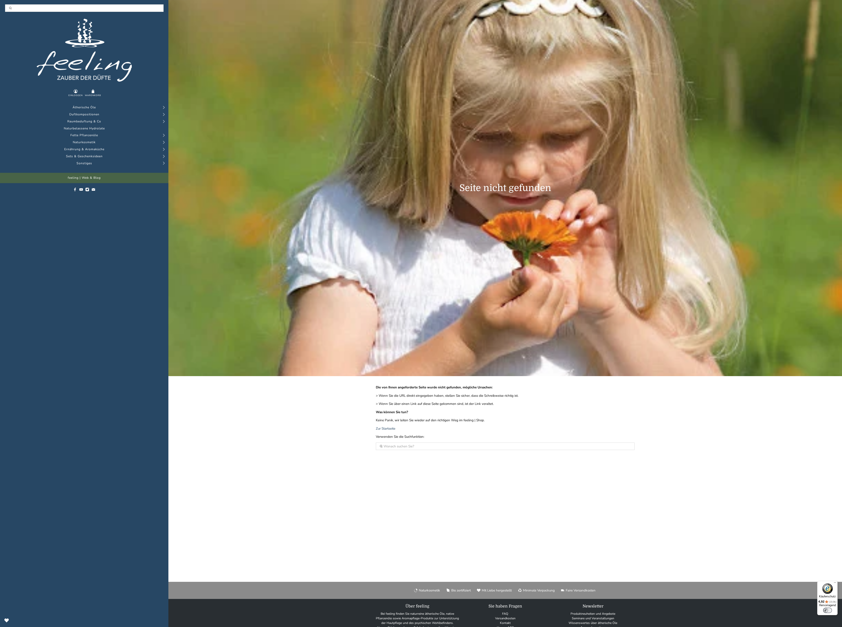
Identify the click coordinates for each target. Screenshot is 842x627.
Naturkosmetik (84, 142)
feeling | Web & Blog (84, 178)
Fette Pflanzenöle (84, 135)
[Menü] (835, 583)
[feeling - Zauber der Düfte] (84, 50)
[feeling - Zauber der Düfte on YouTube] (81, 190)
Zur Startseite (385, 428)
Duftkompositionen (84, 114)
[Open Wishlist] (6, 620)
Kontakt (505, 623)
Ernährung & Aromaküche (84, 149)
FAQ (505, 614)
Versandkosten (505, 618)
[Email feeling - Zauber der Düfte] (93, 190)
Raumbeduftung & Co (84, 121)
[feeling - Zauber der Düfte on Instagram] (87, 190)
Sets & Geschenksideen (84, 156)
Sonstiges (84, 163)
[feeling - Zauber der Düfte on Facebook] (75, 190)
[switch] (827, 610)
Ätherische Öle (84, 107)
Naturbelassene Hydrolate (84, 128)
